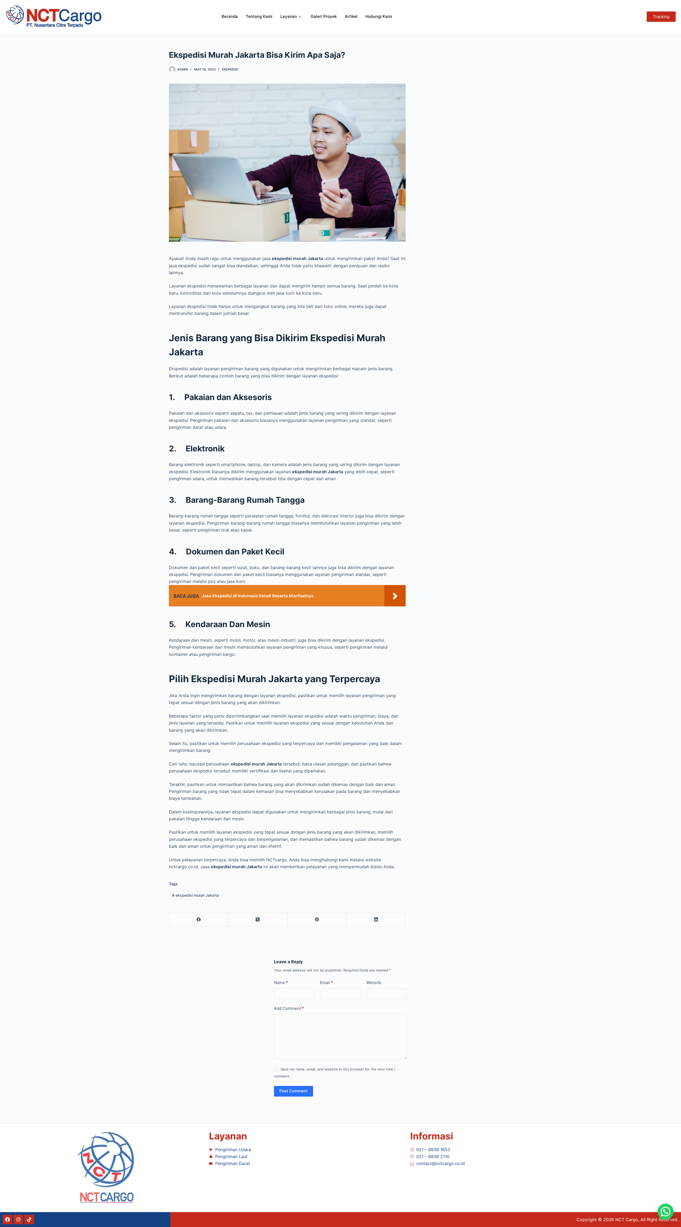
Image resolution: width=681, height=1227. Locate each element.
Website (373, 982)
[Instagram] (18, 1219)
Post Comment (293, 1090)
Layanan (288, 16)
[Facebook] (198, 920)
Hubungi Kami (379, 16)
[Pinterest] (317, 920)
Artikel (351, 16)
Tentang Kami (259, 16)
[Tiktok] (29, 1219)
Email (326, 982)
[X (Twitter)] (257, 920)
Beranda (230, 16)
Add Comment (289, 1008)
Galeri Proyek (324, 16)
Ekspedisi (230, 69)
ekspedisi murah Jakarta (195, 895)
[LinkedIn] (376, 920)
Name (281, 982)
